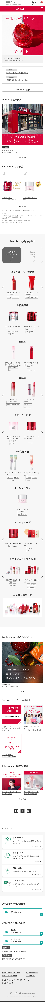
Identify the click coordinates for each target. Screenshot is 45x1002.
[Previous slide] (3, 288)
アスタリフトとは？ (23, 90)
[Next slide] (42, 288)
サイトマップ (30, 976)
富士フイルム (6, 983)
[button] (19, 157)
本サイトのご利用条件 (9, 976)
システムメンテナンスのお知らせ (17, 73)
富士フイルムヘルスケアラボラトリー (14, 980)
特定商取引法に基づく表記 (11, 973)
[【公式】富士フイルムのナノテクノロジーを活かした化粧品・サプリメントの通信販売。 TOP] (13, 3)
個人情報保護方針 (32, 973)
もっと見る (22, 799)
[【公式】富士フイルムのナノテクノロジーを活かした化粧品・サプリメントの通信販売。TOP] (22, 993)
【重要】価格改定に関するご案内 (17, 80)
